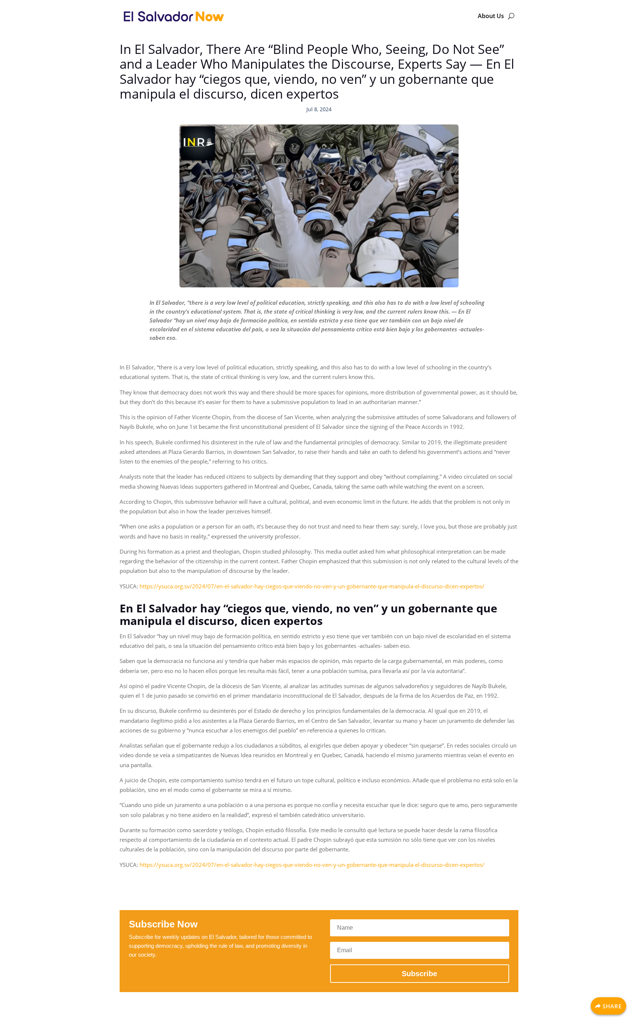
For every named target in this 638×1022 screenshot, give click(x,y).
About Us (491, 16)
